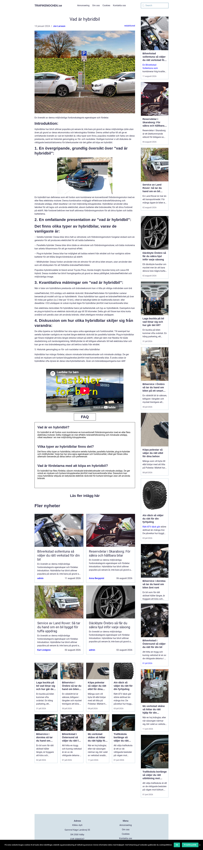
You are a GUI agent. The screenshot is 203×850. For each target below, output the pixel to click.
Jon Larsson (59, 26)
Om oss (96, 5)
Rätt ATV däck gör (151, 526)
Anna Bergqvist (96, 578)
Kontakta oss (119, 5)
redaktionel (129, 25)
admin (40, 578)
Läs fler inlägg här (85, 496)
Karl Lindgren (44, 650)
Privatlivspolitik (190, 845)
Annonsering (83, 5)
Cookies (106, 5)
